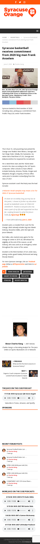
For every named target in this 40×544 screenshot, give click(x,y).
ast (7, 266)
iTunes (16, 403)
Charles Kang (19, 64)
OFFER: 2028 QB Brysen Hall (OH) (17, 465)
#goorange (15, 215)
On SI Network (26, 542)
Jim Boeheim (27, 272)
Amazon (23, 403)
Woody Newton (21, 280)
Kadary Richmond (10, 276)
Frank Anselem (13, 272)
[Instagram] (24, 2)
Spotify (32, 403)
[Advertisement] (21, 23)
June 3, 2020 (8, 64)
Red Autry (25, 276)
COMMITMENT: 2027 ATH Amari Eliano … (19, 481)
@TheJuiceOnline (19, 264)
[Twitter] (20, 2)
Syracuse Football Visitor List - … (17, 449)
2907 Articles (30, 344)
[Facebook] (16, 2)
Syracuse (7, 280)
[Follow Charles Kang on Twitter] (20, 354)
